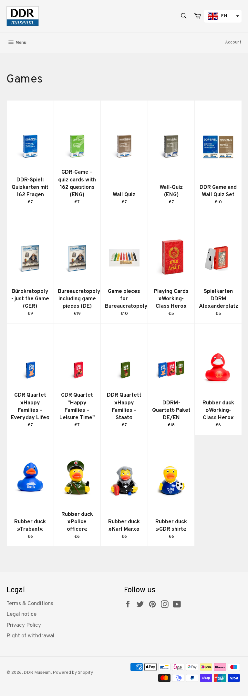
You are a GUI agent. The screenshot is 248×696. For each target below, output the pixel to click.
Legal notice (21, 614)
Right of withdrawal (30, 636)
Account (233, 42)
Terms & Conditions (29, 603)
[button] (223, 16)
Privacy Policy (23, 625)
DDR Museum (37, 672)
